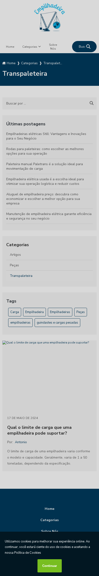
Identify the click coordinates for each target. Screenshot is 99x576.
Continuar (49, 566)
